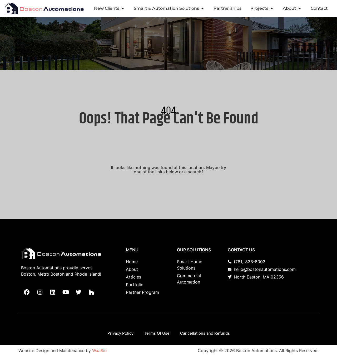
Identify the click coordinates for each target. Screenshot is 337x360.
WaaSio (99, 350)
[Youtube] (65, 292)
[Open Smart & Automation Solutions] (202, 8)
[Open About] (300, 8)
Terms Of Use (157, 333)
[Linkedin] (52, 292)
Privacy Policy (120, 333)
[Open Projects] (272, 8)
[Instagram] (40, 292)
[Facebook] (27, 292)
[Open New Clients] (123, 8)
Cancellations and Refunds (205, 333)
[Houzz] (91, 292)
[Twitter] (78, 292)
